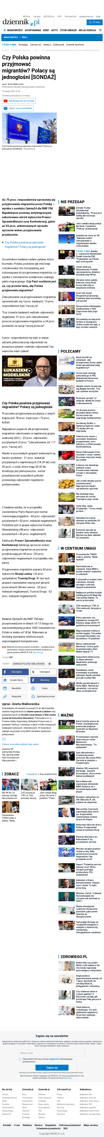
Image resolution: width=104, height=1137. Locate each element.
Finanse (60, 1098)
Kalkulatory (85, 1089)
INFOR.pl (26, 16)
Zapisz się (52, 1067)
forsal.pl (36, 16)
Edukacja (42, 1101)
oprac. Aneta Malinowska (23, 85)
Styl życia (61, 1114)
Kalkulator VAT (86, 1104)
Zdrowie (25, 1111)
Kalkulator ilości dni (88, 1098)
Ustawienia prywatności (48, 1128)
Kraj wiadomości (48, 774)
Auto (24, 1094)
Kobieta (41, 1094)
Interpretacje (7, 1111)
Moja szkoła (43, 1104)
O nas (17, 1125)
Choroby (60, 1107)
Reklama (27, 1125)
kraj (35, 50)
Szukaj (96, 22)
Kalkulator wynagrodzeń (90, 1114)
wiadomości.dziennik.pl (21, 50)
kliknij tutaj (68, 1078)
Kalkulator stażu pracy (89, 1101)
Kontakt (7, 1125)
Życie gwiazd (44, 1107)
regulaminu (54, 1059)
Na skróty (7, 1089)
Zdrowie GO (35, 44)
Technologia (27, 1098)
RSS (66, 1128)
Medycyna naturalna (65, 1104)
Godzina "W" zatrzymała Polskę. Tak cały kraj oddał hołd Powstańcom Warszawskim (11, 755)
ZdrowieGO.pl (70, 16)
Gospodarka (27, 1101)
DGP (59, 16)
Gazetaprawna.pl (9, 1098)
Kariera (38, 1125)
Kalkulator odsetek (88, 1107)
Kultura (41, 1117)
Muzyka (41, 1114)
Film (40, 1111)
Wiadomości (11, 37)
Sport (24, 1107)
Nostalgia (23, 44)
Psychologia (62, 1111)
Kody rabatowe (44, 1098)
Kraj (24, 37)
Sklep (98, 16)
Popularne (32, 774)
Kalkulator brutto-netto (89, 1111)
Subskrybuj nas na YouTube (21, 101)
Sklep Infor (6, 1114)
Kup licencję (38, 652)
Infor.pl (5, 1094)
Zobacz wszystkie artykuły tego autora (20, 744)
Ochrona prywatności (70, 1125)
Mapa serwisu (91, 1125)
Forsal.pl (5, 1104)
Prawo (59, 1094)
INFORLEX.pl (49, 16)
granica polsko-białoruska (28, 663)
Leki (58, 1101)
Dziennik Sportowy (75, 44)
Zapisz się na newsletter (20, 108)
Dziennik (5, 50)
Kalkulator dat (86, 1094)
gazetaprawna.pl (86, 16)
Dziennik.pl (27, 1089)
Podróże (25, 1114)
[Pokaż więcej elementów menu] (100, 30)
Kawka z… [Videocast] (53, 44)
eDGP (4, 1101)
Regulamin (50, 1125)
